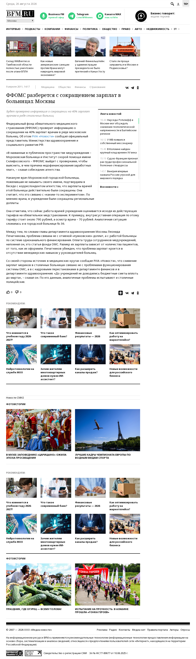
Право (126, 29)
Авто (138, 29)
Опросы (185, 629)
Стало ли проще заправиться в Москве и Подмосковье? (123, 64)
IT (175, 29)
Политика (90, 29)
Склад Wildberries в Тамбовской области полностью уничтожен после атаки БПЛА (19, 66)
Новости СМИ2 (15, 397)
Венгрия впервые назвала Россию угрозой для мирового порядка (117, 174)
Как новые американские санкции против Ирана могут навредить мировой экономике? (55, 68)
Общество (109, 29)
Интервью (13, 29)
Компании (52, 29)
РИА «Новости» (43, 136)
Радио (113, 629)
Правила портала (157, 629)
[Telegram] (132, 87)
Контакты (124, 629)
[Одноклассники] (138, 87)
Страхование (97, 86)
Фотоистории (15, 404)
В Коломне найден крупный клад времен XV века (118, 150)
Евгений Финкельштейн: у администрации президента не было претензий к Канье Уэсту (90, 66)
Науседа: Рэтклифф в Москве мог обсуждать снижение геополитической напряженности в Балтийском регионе (118, 126)
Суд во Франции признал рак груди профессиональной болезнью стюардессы (119, 162)
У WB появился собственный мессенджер (116, 141)
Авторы (174, 629)
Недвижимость (157, 29)
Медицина (47, 86)
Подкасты (32, 29)
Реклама (102, 629)
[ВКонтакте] (127, 87)
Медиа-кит (138, 629)
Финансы (71, 29)
